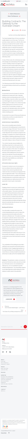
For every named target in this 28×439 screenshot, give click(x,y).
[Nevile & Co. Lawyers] (8, 5)
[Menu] (26, 4)
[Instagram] (3, 352)
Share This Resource (13, 16)
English (19, 1)
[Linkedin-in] (10, 352)
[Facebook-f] (6, 352)
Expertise (3, 375)
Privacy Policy (4, 432)
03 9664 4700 (6, 1)
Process (3, 372)
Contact (3, 389)
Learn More (9, 299)
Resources (4, 386)
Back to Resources (15, 13)
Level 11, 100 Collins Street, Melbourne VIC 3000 (8, 347)
